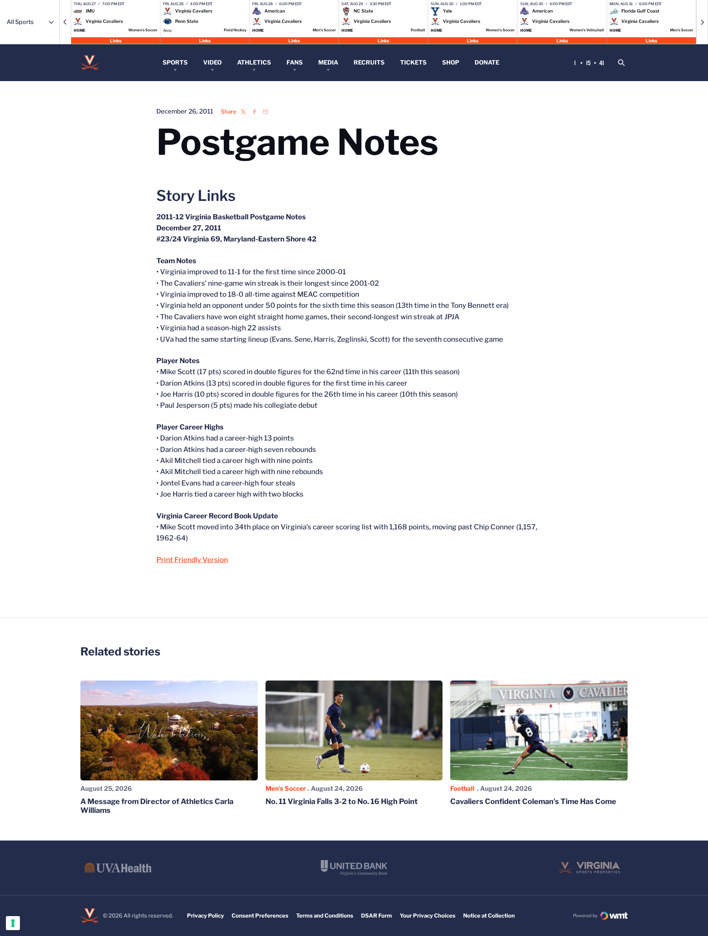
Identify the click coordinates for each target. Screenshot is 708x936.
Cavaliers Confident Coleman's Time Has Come (533, 801)
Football (462, 788)
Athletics (254, 62)
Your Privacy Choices (427, 915)
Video (212, 62)
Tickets (413, 62)
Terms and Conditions (324, 915)
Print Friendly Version (192, 560)
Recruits (369, 62)
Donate (487, 62)
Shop (450, 62)
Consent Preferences (260, 915)
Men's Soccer (286, 788)
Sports (175, 62)
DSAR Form (376, 915)
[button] (65, 22)
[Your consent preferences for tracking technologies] (13, 923)
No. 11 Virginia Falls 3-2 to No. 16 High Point (342, 801)
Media (328, 62)
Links (115, 40)
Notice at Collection (489, 915)
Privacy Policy (205, 915)
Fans (295, 62)
